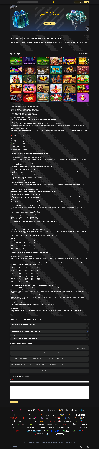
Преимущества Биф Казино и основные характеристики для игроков (25, 106)
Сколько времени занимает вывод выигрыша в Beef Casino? (25, 331)
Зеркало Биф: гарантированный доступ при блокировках (22, 107)
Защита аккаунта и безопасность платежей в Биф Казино (22, 116)
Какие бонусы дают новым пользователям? (21, 328)
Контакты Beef (57, 437)
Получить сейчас (49, 23)
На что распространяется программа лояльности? (23, 335)
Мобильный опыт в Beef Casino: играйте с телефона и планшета (24, 114)
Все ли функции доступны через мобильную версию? (24, 338)
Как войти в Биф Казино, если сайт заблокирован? (23, 324)
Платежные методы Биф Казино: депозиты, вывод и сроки (23, 113)
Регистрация (78, 2)
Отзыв (11, 384)
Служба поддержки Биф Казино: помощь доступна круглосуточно (24, 117)
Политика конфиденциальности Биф (45, 437)
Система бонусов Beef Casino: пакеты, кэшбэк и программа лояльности (25, 112)
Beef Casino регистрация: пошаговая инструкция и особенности (24, 109)
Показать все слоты (83, 53)
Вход (86, 2)
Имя (11, 379)
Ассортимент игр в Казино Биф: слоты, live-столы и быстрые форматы (25, 110)
